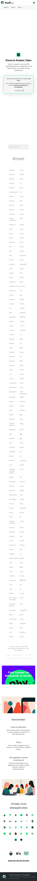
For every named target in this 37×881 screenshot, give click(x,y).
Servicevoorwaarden (20, 85)
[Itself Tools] (18, 856)
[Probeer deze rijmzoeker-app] (18, 675)
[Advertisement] (18, 29)
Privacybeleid (18, 87)
